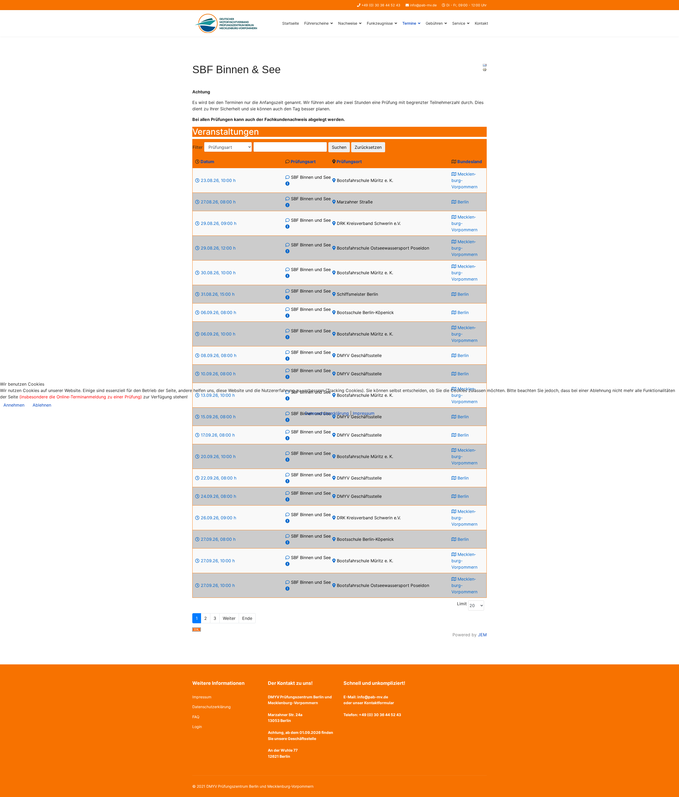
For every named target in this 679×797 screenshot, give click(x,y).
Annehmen (13, 405)
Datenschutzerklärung (327, 413)
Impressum (364, 413)
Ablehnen (42, 405)
